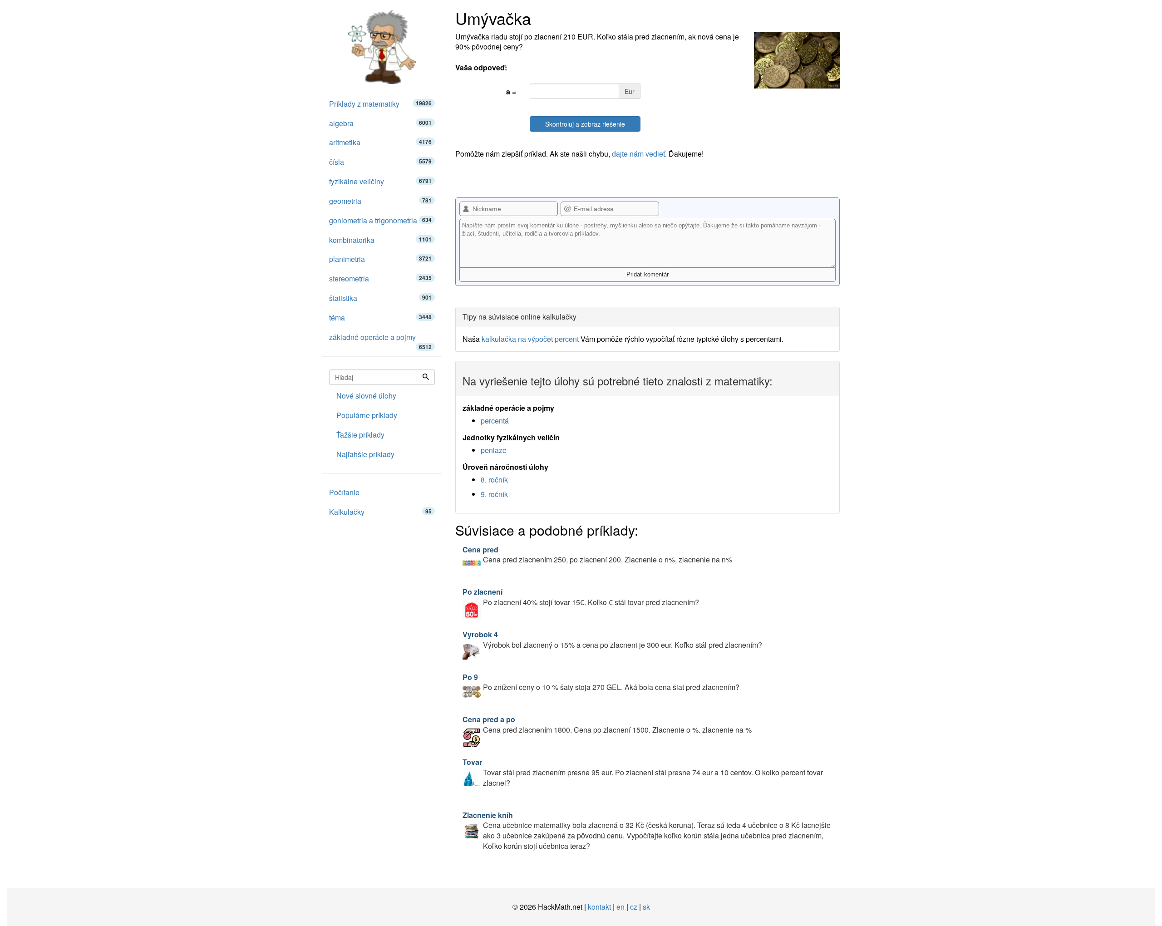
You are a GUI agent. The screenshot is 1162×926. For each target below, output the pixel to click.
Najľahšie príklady (365, 454)
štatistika (380, 298)
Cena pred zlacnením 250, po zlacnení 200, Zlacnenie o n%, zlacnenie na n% (597, 554)
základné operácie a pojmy (380, 339)
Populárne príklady (366, 415)
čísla (380, 162)
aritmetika (380, 142)
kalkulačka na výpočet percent (530, 339)
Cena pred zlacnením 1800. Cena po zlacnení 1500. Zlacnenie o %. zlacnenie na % (607, 724)
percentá (495, 420)
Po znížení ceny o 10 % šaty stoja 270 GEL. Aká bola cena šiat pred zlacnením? (601, 682)
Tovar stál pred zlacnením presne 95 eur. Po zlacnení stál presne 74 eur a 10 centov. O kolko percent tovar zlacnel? (643, 772)
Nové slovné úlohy (366, 395)
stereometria (380, 278)
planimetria (380, 259)
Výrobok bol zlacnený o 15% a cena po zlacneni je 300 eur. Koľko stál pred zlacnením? (612, 639)
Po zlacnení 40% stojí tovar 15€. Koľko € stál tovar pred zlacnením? (581, 596)
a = (511, 91)
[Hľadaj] (426, 377)
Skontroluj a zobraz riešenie (585, 123)
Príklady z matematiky (380, 104)
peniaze (494, 450)
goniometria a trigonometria (380, 220)
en (620, 906)
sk (646, 906)
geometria (380, 201)
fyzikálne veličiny (380, 181)
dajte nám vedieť (638, 153)
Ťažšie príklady (360, 434)
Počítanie (344, 492)
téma (380, 317)
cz (633, 906)
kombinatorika (380, 240)
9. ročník (494, 494)
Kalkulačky (380, 512)
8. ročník (494, 479)
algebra (380, 123)
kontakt (599, 906)
